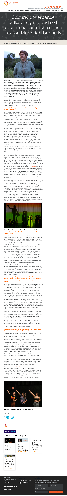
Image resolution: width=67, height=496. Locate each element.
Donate (61, 10)
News (12, 10)
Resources (33, 10)
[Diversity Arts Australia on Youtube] (54, 7)
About (8, 10)
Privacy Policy (7, 489)
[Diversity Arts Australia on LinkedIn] (51, 7)
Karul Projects (32, 166)
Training (27, 10)
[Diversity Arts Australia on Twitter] (48, 7)
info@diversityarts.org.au (10, 486)
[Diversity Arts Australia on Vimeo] (60, 7)
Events (17, 10)
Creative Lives (55, 10)
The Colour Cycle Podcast (43, 10)
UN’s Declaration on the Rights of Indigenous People (19, 367)
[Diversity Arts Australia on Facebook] (45, 7)
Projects (22, 10)
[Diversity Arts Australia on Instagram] (57, 7)
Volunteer (21, 484)
